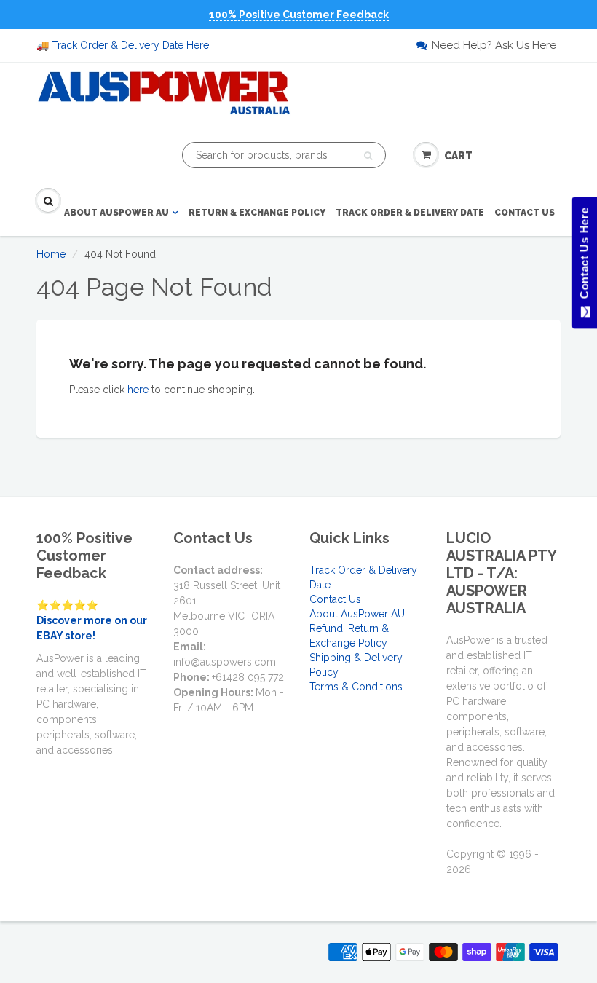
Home (51, 254)
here (138, 389)
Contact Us (524, 213)
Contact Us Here (583, 257)
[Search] (368, 155)
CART (458, 156)
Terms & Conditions (356, 686)
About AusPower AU (116, 213)
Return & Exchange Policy (257, 213)
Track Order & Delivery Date (410, 213)
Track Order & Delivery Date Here (130, 45)
